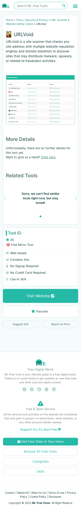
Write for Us (38, 492)
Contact (10, 492)
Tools (19, 19)
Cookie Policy (38, 496)
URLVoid (23, 34)
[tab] (40, 216)
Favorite (42, 311)
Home (9, 19)
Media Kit (23, 492)
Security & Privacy (36, 19)
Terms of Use (56, 492)
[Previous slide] (5, 198)
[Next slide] (76, 198)
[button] (75, 6)
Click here (48, 157)
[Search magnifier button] (64, 5)
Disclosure (55, 496)
